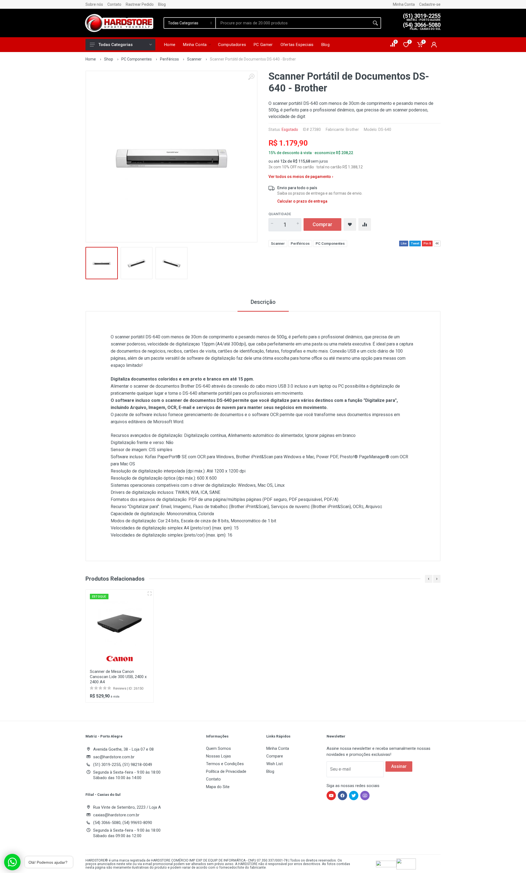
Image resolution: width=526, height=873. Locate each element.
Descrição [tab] (263, 302)
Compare (274, 756)
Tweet (415, 243)
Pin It (427, 243)
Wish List (274, 763)
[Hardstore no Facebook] (342, 795)
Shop (108, 59)
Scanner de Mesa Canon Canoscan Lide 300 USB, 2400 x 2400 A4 (118, 676)
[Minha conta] (434, 44)
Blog (162, 4)
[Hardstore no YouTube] (331, 795)
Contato (114, 4)
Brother (352, 129)
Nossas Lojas (218, 756)
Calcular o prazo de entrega (302, 201)
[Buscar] (375, 23)
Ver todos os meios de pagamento (300, 176)
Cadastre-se (430, 4)
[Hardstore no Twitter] (353, 795)
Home (90, 59)
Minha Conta (404, 4)
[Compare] (364, 224)
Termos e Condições (225, 763)
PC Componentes (136, 59)
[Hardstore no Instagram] (365, 795)
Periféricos (169, 59)
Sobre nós (94, 4)
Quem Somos (218, 748)
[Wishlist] (350, 224)
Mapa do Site (218, 786)
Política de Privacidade (226, 771)
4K (437, 243)
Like (404, 243)
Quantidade (279, 214)
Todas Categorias (115, 44)
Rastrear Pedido (140, 4)
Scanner (194, 59)
